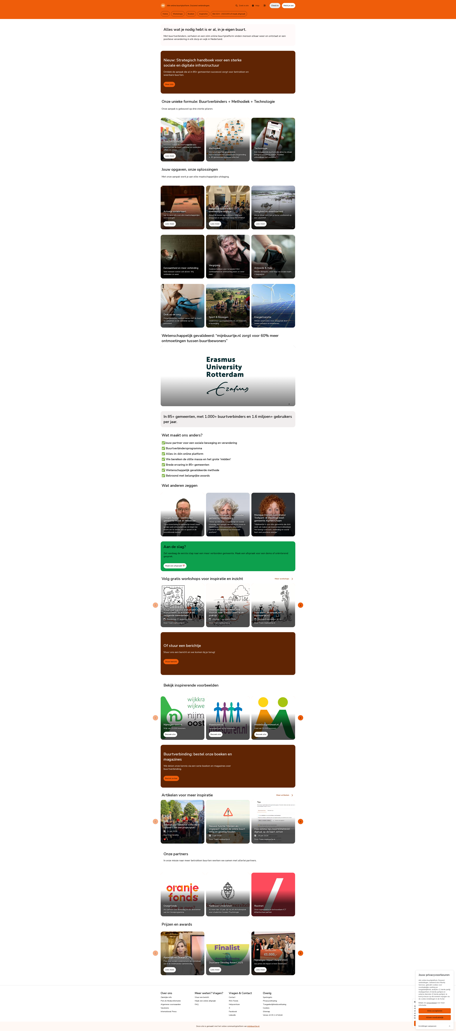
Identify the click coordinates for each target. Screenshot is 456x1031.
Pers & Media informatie (171, 1001)
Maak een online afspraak (205, 1001)
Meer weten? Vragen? (209, 993)
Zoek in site (244, 5)
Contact (232, 997)
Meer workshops (282, 578)
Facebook (233, 1011)
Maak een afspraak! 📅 (175, 566)
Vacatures (165, 1008)
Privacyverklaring (270, 1001)
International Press (169, 1011)
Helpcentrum (234, 1004)
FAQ (197, 1004)
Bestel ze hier (171, 778)
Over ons (166, 993)
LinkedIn (232, 1015)
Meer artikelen (283, 795)
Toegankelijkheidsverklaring (274, 1004)
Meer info (169, 84)
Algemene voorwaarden (171, 1004)
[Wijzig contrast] (264, 5)
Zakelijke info (166, 997)
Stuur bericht (171, 661)
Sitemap (266, 1011)
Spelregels (267, 997)
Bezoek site (170, 734)
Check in (275, 5)
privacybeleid (432, 1003)
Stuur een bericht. (202, 997)
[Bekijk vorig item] (155, 605)
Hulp (257, 5)
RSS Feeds (233, 1001)
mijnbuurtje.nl (253, 1026)
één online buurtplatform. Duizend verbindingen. (188, 5)
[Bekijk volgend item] (300, 605)
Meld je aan (289, 5)
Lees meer (169, 156)
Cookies (266, 1008)
